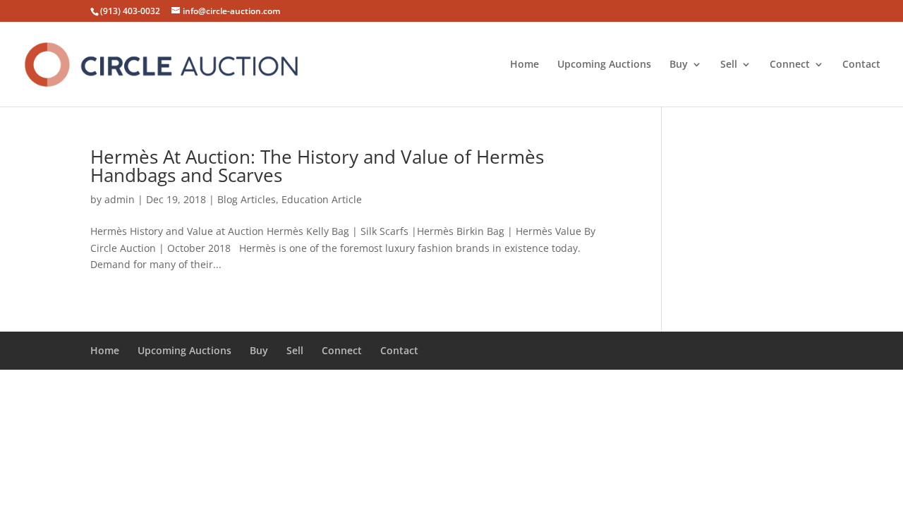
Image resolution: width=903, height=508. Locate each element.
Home (524, 65)
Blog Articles (246, 199)
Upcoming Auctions (604, 65)
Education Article (321, 199)
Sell (728, 65)
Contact (861, 65)
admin (119, 199)
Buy (678, 65)
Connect (790, 65)
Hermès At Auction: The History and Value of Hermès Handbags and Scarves (317, 166)
